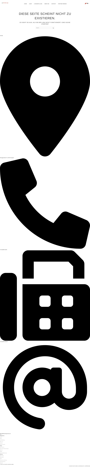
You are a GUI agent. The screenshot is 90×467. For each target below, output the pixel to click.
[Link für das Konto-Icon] (87, 3)
